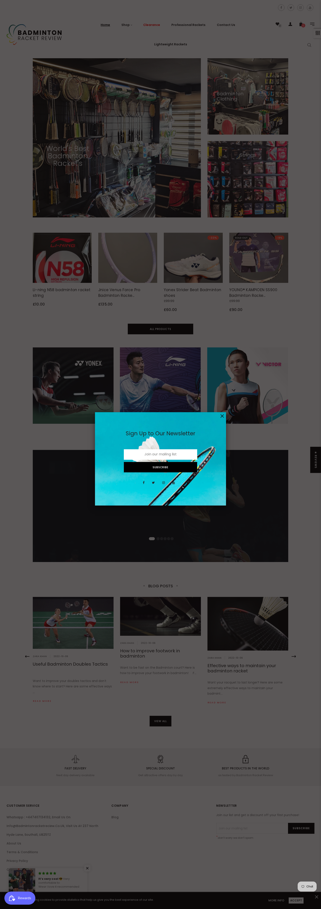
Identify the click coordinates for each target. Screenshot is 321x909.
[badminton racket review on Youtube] (173, 485)
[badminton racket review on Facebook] (144, 485)
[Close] (222, 416)
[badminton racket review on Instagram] (163, 485)
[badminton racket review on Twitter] (153, 485)
